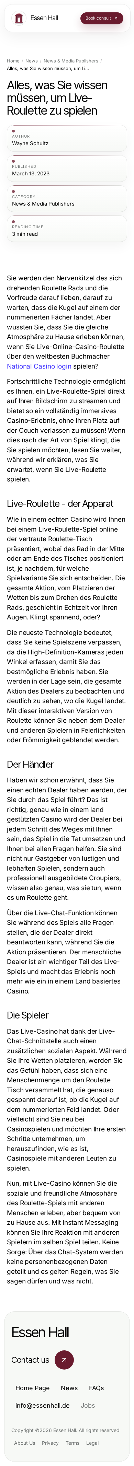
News (31, 60)
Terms (72, 1443)
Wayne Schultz (30, 143)
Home (13, 60)
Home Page (32, 1388)
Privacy (50, 1443)
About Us (24, 1443)
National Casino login (39, 366)
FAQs (96, 1388)
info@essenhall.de (42, 1405)
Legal (92, 1443)
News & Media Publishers (71, 60)
